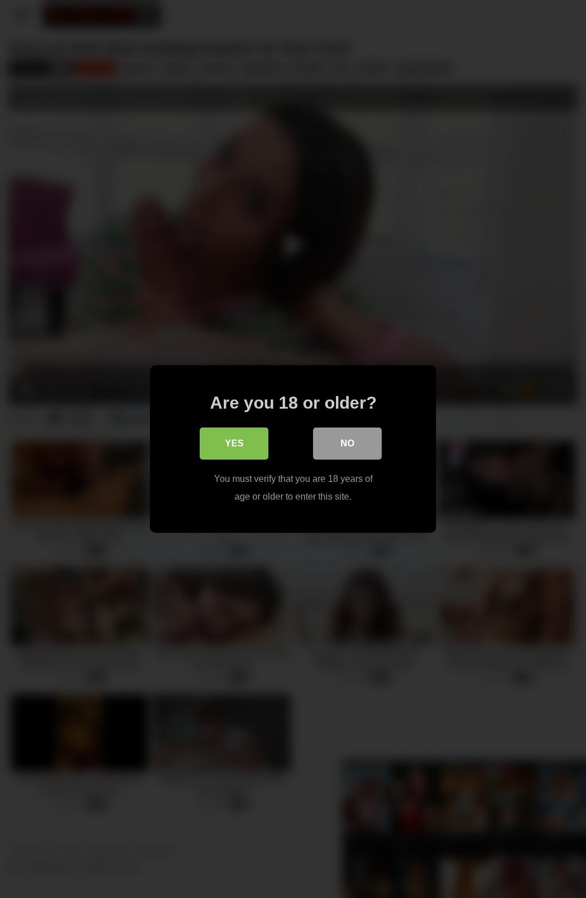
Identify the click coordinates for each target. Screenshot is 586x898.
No (347, 443)
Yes (234, 443)
